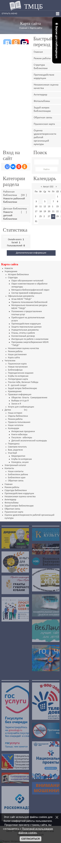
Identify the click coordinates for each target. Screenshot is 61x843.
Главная (23, 28)
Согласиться (30, 838)
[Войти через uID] (7, 166)
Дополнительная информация (31, 253)
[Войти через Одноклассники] (24, 166)
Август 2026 (49, 186)
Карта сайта (36, 28)
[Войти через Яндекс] (18, 166)
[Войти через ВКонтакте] (13, 166)
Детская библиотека (15, 208)
